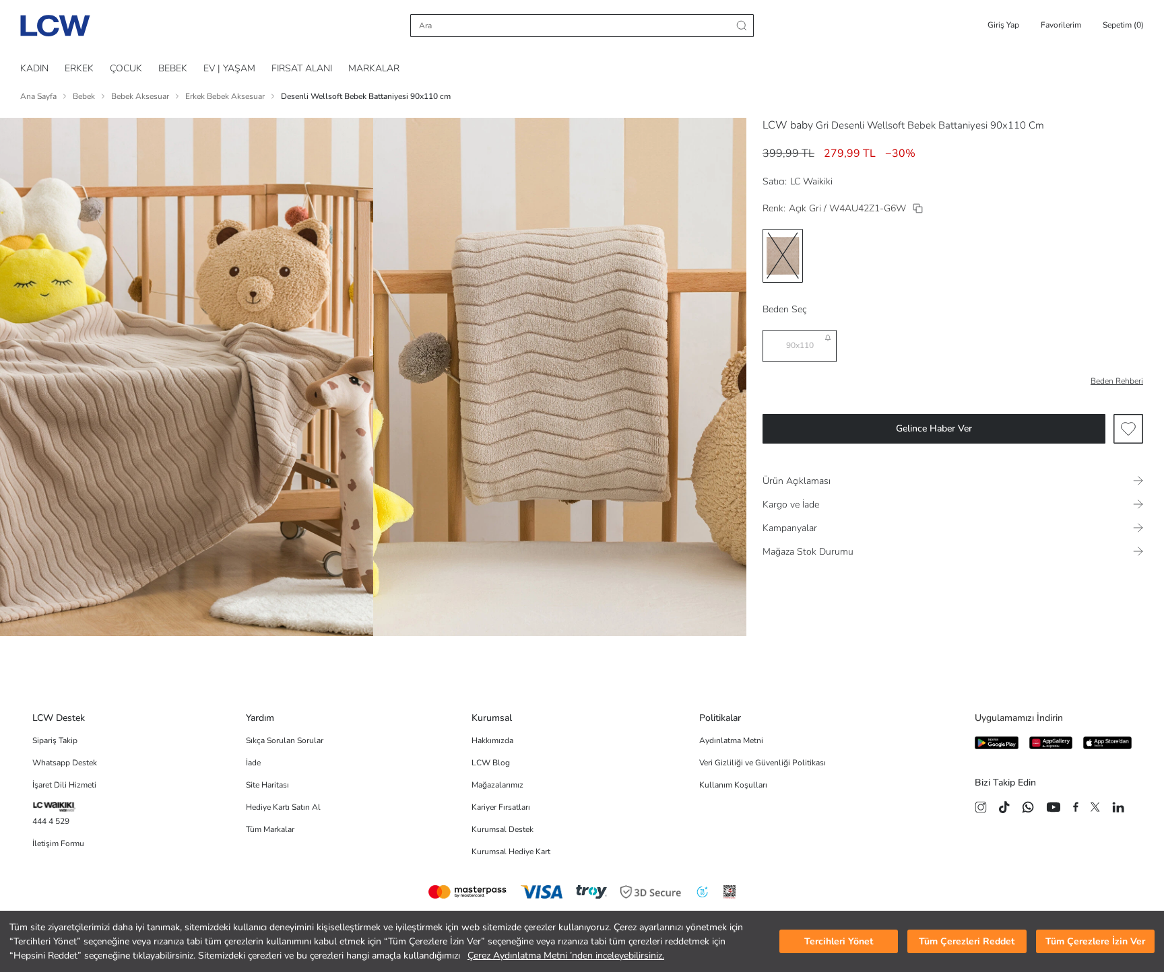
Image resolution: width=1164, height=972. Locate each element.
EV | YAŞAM (229, 68)
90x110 (800, 345)
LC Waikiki (811, 181)
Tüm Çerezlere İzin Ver (1095, 941)
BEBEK (172, 68)
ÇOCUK (126, 68)
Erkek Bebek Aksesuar (225, 96)
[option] (783, 256)
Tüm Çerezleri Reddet (966, 941)
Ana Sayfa (38, 96)
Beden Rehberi (1117, 381)
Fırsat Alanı (301, 68)
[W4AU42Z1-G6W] (917, 208)
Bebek (84, 96)
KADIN (34, 68)
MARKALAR (373, 68)
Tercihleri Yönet (838, 941)
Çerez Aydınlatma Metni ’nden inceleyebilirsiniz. (565, 955)
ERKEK (79, 68)
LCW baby (788, 125)
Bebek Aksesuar (140, 96)
